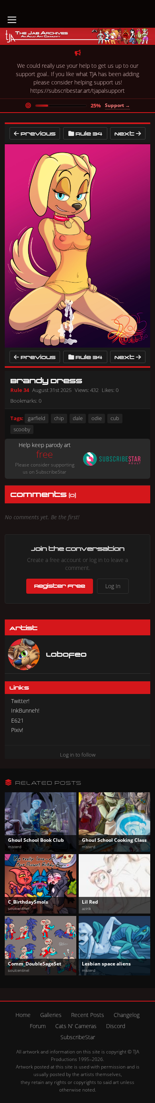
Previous (37, 133)
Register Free (59, 586)
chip (59, 418)
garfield (36, 418)
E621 (17, 720)
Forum (38, 1026)
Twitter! (20, 701)
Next (125, 133)
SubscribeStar (77, 1037)
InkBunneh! (25, 710)
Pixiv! (17, 730)
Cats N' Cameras (76, 1026)
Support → (117, 105)
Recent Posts (87, 1015)
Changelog (127, 1015)
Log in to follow (77, 754)
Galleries (51, 1015)
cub (114, 418)
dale (78, 418)
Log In (112, 586)
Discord (115, 1026)
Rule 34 (89, 133)
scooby (22, 429)
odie (96, 418)
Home (23, 1015)
